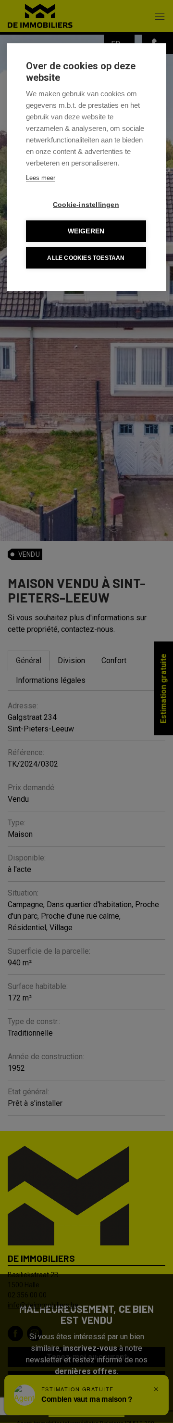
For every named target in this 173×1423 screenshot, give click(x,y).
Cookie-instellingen (86, 204)
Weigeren (86, 231)
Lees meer (40, 177)
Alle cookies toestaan (85, 258)
